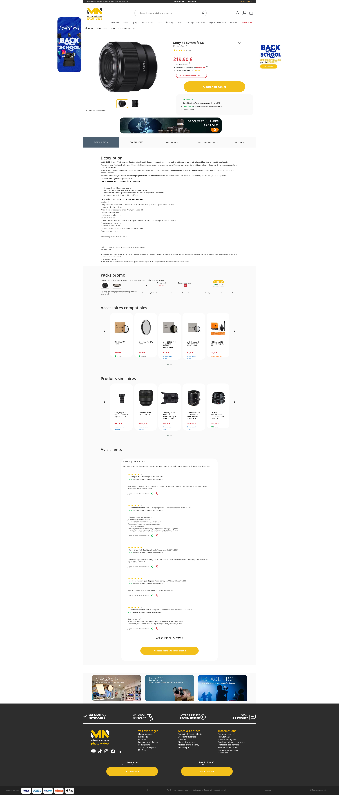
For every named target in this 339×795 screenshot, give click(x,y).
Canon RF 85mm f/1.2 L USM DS (145, 414)
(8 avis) (188, 50)
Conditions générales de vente (231, 742)
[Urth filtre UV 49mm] (122, 327)
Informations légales (227, 739)
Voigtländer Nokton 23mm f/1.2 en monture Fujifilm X (217, 415)
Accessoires (172, 142)
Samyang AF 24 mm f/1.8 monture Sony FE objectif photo (169, 415)
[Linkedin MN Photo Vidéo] (119, 751)
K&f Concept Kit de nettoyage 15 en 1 (217, 344)
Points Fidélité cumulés (184, 71)
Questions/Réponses (187, 736)
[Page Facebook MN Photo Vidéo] (113, 751)
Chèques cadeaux (146, 734)
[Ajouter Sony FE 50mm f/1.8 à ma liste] (239, 43)
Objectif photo (102, 28)
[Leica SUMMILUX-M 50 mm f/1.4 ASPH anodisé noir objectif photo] (194, 398)
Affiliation (142, 739)
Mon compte (183, 747)
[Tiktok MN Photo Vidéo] (100, 751)
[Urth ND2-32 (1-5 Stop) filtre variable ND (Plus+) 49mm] (170, 327)
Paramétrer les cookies (228, 747)
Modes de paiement (187, 742)
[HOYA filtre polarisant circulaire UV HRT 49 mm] (117, 285)
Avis (240, 142)
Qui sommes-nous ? (226, 734)
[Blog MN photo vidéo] (169, 688)
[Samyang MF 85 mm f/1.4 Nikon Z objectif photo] (122, 398)
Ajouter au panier (214, 87)
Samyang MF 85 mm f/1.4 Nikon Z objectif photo (121, 415)
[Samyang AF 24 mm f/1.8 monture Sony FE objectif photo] (170, 398)
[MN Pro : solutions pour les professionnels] (222, 688)
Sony (134, 28)
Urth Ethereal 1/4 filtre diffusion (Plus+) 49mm (193, 344)
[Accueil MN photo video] (97, 14)
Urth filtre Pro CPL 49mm (146, 343)
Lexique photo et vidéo (228, 750)
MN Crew (142, 750)
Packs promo (136, 142)
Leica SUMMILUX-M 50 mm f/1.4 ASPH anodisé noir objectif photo (193, 416)
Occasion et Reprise (147, 747)
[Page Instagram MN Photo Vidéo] (106, 751)
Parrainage (143, 736)
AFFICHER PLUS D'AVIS (169, 638)
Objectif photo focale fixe (120, 28)
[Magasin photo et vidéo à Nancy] (116, 688)
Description (101, 142)
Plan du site (223, 752)
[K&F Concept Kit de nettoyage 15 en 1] (218, 327)
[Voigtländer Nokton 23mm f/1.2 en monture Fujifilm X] (218, 398)
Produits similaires (208, 142)
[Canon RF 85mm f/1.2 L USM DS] (146, 398)
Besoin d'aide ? (246, 1)
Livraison (182, 739)
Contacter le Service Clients (190, 734)
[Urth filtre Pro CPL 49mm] (146, 327)
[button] (168, 364)
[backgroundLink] (41, 397)
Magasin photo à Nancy (188, 744)
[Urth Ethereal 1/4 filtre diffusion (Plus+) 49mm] (194, 327)
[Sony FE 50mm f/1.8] (105, 285)
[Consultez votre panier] (251, 13)
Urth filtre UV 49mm (120, 343)
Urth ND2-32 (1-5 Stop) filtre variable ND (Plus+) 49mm (169, 345)
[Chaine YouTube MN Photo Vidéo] (93, 751)
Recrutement (223, 736)
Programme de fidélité (148, 742)
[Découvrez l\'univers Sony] (171, 125)
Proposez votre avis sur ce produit (169, 650)
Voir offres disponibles (190, 76)
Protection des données (228, 744)
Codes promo (144, 744)
